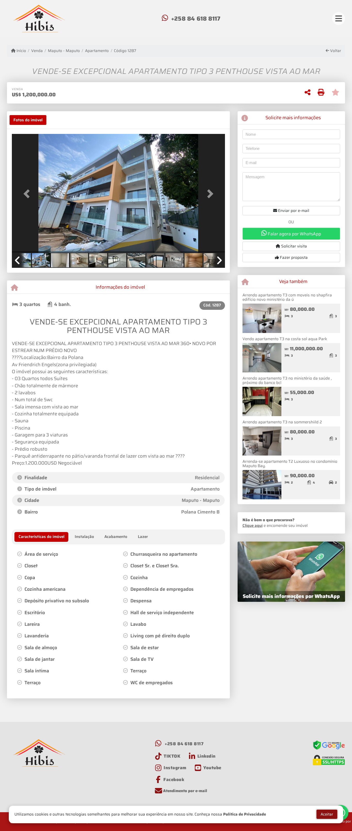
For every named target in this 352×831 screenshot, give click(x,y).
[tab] (28, 120)
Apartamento (97, 51)
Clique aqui (252, 525)
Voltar (335, 51)
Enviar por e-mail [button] (293, 211)
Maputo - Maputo (64, 51)
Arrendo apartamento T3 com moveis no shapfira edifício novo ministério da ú (287, 297)
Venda (37, 51)
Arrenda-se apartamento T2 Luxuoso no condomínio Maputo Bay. (289, 463)
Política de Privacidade (244, 814)
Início (20, 51)
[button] (28, 193)
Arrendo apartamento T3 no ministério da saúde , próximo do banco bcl (287, 380)
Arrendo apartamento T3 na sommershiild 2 (282, 422)
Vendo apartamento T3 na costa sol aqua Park (284, 339)
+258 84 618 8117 (195, 18)
